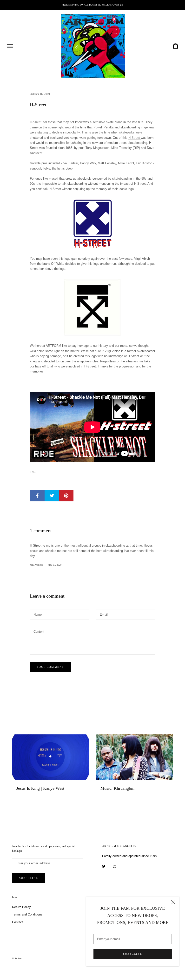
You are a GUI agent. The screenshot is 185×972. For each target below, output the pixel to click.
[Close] (173, 902)
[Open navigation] (10, 46)
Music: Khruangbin (117, 788)
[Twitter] (103, 866)
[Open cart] (175, 46)
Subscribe (132, 953)
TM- (32, 472)
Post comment (50, 666)
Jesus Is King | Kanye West (40, 788)
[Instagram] (114, 866)
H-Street (35, 122)
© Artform (17, 958)
